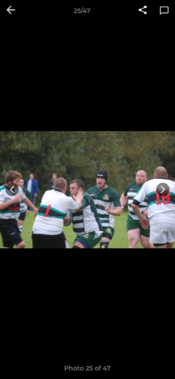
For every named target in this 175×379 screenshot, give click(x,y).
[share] (142, 10)
